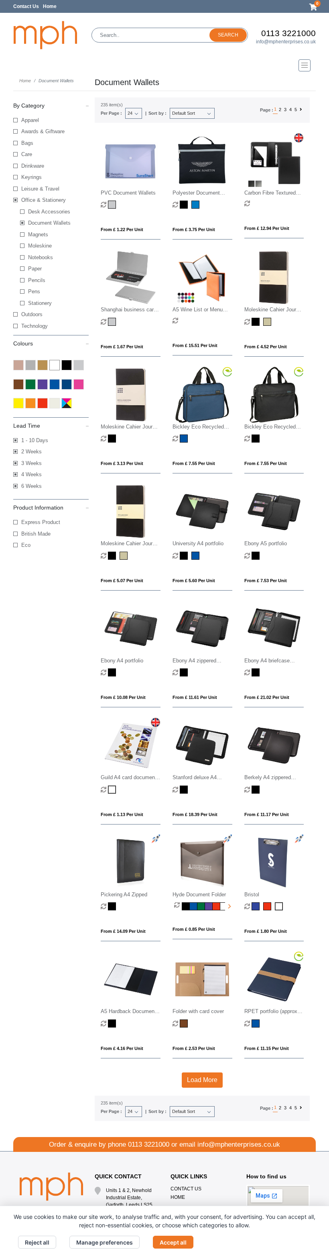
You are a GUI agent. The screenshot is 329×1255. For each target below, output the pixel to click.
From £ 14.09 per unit (123, 931)
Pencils (36, 280)
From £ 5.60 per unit (194, 580)
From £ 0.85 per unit (194, 929)
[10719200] (113, 556)
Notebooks (40, 257)
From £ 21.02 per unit (266, 697)
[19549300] (257, 672)
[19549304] (257, 556)
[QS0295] (257, 906)
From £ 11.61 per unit (195, 697)
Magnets (38, 235)
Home (50, 6)
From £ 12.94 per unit (266, 228)
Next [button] (228, 906)
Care (26, 154)
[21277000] (113, 790)
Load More (202, 1079)
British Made (36, 534)
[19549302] (113, 672)
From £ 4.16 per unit (122, 1048)
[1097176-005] (257, 1023)
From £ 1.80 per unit (265, 931)
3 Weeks (31, 463)
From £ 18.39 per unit (195, 814)
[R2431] (257, 439)
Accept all (173, 1242)
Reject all (37, 1242)
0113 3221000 (288, 33)
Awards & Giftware (43, 131)
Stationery (40, 303)
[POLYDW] (185, 205)
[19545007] (185, 790)
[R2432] (185, 439)
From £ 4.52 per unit (265, 346)
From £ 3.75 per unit (194, 229)
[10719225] (125, 556)
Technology (34, 326)
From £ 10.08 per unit (123, 697)
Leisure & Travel (40, 189)
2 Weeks (31, 452)
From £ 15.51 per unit (195, 345)
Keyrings (31, 177)
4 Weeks (31, 474)
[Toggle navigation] (164, 65)
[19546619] (257, 790)
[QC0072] (113, 906)
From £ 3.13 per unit (122, 463)
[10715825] (268, 322)
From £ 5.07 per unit (122, 580)
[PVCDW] (113, 205)
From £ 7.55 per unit (194, 463)
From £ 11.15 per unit (266, 1048)
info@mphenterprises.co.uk (286, 42)
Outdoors (32, 314)
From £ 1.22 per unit (122, 229)
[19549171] (185, 556)
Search (228, 35)
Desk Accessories (49, 212)
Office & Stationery (43, 200)
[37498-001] (113, 1023)
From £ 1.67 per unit (122, 346)
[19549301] (185, 672)
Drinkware (32, 166)
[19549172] (196, 556)
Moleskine (40, 246)
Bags (27, 143)
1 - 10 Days (34, 440)
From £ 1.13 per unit (122, 814)
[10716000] (113, 439)
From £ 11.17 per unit (266, 814)
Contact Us (26, 6)
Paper (35, 269)
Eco (25, 545)
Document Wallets (49, 223)
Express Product (40, 522)
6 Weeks (31, 486)
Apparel (30, 120)
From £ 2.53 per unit (194, 1048)
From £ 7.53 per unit (265, 580)
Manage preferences (104, 1242)
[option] (178, 906)
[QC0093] (185, 906)
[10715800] (257, 322)
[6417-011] (185, 1023)
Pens (34, 291)
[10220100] (113, 322)
